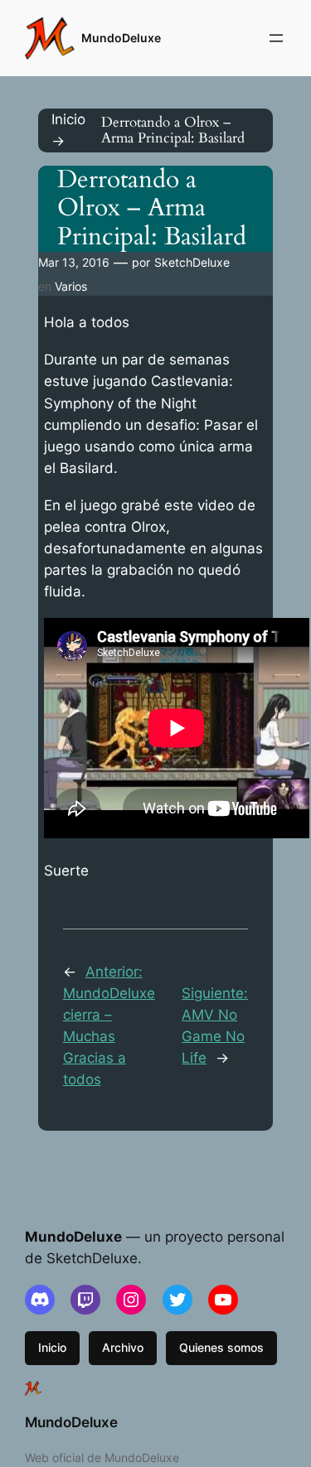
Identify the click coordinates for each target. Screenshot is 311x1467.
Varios (71, 286)
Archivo (122, 1347)
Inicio (52, 1347)
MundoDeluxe (121, 38)
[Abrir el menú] (276, 38)
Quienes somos (221, 1347)
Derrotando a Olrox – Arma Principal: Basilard (151, 209)
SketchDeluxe (192, 262)
